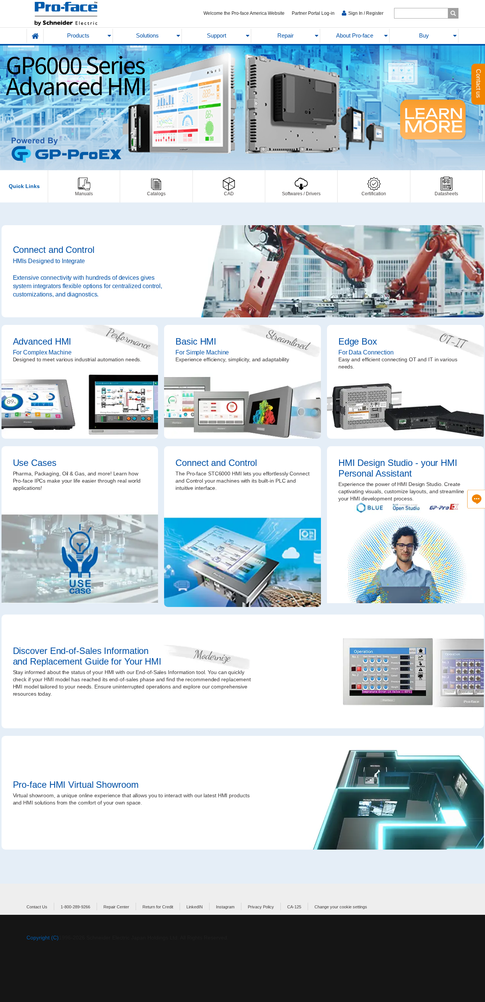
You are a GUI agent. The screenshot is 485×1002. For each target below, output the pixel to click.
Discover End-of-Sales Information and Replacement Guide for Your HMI (243, 671)
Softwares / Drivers (301, 186)
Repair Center (116, 907)
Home (35, 36)
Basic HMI (242, 382)
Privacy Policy (261, 907)
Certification (374, 186)
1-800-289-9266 (75, 907)
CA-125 (294, 907)
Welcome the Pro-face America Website (244, 13)
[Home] (83, 14)
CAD (229, 186)
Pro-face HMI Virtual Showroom (243, 793)
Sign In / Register (365, 13)
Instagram (225, 907)
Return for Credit (157, 907)
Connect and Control (243, 271)
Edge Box (405, 382)
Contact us (478, 84)
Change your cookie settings (340, 907)
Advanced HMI (80, 382)
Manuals (84, 186)
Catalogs (156, 186)
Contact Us (37, 907)
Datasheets (446, 186)
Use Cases (80, 526)
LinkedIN (194, 907)
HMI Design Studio (405, 526)
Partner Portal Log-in (313, 13)
